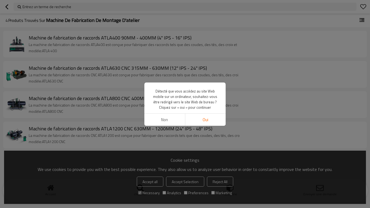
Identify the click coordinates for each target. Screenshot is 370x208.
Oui (205, 120)
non (164, 120)
